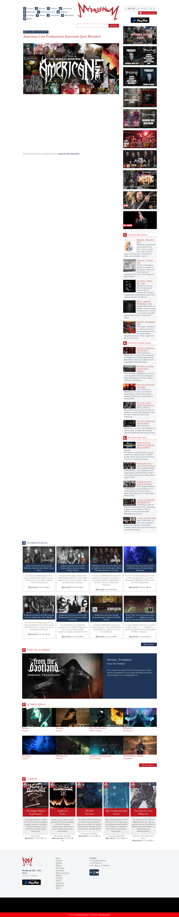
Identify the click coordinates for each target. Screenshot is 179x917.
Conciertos (54, 15)
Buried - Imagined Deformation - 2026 (144, 302)
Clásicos (54, 8)
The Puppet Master (35, 812)
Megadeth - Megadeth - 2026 (145, 241)
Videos (42, 15)
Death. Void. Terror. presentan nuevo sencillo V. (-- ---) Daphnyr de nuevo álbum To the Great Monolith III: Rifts (140, 617)
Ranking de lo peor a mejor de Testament (144, 483)
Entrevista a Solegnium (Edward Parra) (145, 349)
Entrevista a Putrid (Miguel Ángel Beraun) (145, 404)
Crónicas (30, 15)
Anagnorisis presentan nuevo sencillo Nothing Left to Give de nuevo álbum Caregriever (73, 617)
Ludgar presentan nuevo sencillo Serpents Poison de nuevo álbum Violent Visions (72, 568)
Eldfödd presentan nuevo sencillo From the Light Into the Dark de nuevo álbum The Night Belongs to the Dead (106, 568)
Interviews (31, 12)
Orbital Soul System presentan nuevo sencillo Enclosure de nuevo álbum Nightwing (140, 568)
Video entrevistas (48, 12)
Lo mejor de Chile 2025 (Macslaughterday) (146, 501)
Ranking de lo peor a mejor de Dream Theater (146, 464)
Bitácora (63, 12)
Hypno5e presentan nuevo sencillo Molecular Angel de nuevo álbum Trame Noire (39, 568)
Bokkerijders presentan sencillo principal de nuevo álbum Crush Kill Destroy (106, 617)
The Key (89, 812)
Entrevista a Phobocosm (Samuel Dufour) (146, 422)
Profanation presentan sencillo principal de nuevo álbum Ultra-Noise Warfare (39, 616)
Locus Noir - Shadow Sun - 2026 (145, 282)
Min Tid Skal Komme (116, 812)
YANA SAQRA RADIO (149, 13)
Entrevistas (67, 8)
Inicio (58, 858)
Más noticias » (149, 644)
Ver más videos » (148, 765)
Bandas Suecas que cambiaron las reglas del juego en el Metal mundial (139, 446)
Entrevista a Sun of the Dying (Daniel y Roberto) (145, 368)
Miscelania (69, 15)
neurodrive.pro (104, 914)
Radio (29, 18)
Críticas (30, 8)
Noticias (42, 8)
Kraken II (62, 812)
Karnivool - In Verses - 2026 (145, 261)
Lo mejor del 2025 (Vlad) (146, 518)
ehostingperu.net (81, 914)
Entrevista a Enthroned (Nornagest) (145, 386)
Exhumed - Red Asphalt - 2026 (146, 323)
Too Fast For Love (143, 812)
